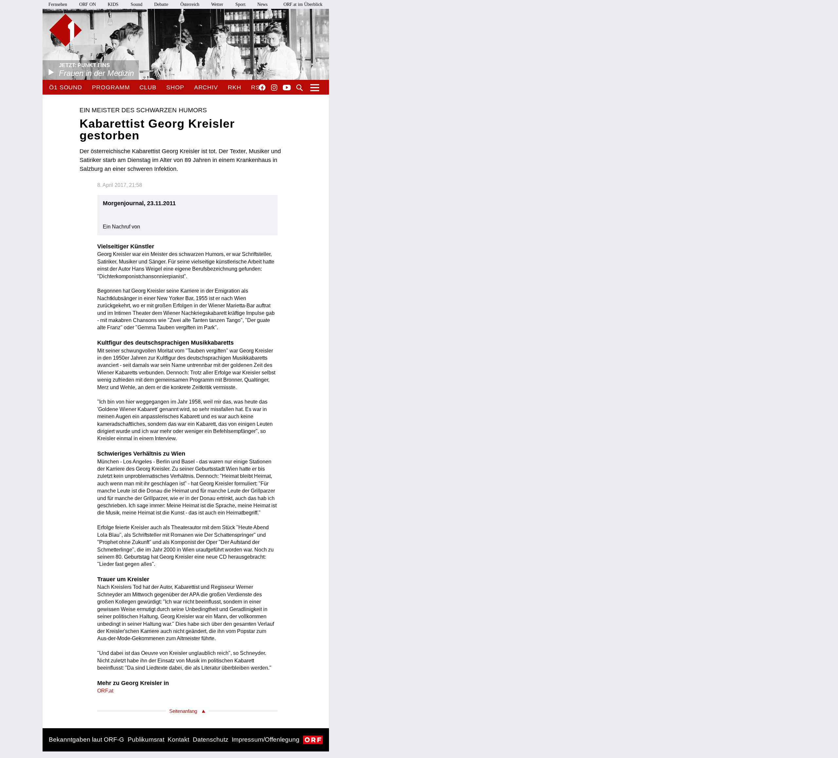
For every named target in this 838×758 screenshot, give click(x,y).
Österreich (189, 4)
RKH (234, 87)
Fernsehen (57, 4)
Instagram (274, 87)
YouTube (287, 88)
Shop (175, 87)
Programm (111, 87)
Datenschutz (210, 739)
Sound (136, 4)
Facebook (262, 87)
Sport (240, 4)
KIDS (113, 4)
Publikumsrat (146, 739)
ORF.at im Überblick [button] (302, 4)
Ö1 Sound (65, 87)
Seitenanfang (183, 711)
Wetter (217, 4)
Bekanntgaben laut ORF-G (86, 739)
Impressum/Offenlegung (266, 739)
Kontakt (178, 739)
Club (147, 87)
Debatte (161, 4)
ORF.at (105, 691)
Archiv (206, 87)
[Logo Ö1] (65, 30)
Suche (299, 87)
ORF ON (87, 4)
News (262, 4)
